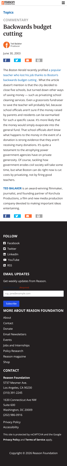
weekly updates (18, 281)
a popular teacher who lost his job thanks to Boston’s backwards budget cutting (32, 75)
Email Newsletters (14, 334)
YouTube (13, 260)
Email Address (16, 287)
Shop (6, 362)
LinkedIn (12, 254)
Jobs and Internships (16, 345)
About (7, 317)
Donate (8, 329)
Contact (8, 323)
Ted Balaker (12, 188)
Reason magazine (14, 356)
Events (7, 340)
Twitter (11, 249)
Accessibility (11, 427)
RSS (9, 265)
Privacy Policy (11, 422)
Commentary (15, 20)
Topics (8, 12)
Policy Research (13, 351)
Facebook (13, 243)
